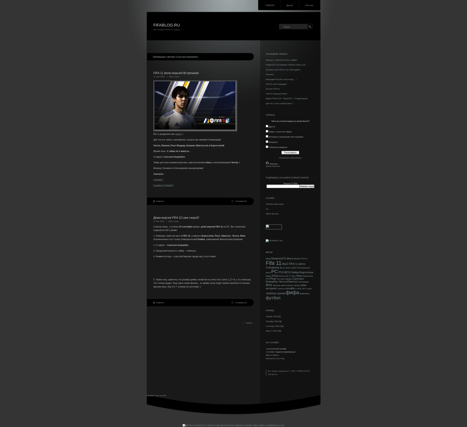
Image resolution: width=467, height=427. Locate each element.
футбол (273, 297)
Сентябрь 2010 (273, 326)
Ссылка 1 (158, 179)
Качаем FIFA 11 (273, 89)
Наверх (249, 323)
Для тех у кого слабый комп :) (279, 103)
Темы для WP (160, 396)
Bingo (268, 259)
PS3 (280, 272)
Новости (160, 201)
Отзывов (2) (241, 303)
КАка (275, 275)
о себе (298, 288)
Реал (273, 278)
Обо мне (309, 5)
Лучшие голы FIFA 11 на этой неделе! (283, 70)
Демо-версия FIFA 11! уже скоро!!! (176, 217)
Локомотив (308, 276)
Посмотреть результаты (290, 158)
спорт (309, 288)
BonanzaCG (278, 258)
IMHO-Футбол (272, 214)
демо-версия (287, 285)
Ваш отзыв (174, 77)
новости (281, 288)
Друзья (289, 5)
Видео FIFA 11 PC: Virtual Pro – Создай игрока (287, 98)
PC (274, 271)
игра (303, 285)
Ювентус (292, 281)
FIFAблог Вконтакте (275, 204)
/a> (267, 209)
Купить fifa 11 (285, 276)
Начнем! (270, 74)
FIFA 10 (304, 259)
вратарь (277, 285)
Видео (268, 276)
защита (297, 285)
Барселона (306, 272)
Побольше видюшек (278, 147)
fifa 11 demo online (288, 268)
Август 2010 (271, 331)
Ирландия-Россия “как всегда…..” (281, 79)
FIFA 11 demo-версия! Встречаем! (176, 73)
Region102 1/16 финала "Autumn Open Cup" (286, 65)
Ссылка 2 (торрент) (163, 185)
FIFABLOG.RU (166, 25)
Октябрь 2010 (272, 321)
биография (304, 282)
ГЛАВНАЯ (269, 5)
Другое (272, 126)
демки (178, 134)
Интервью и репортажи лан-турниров (286, 137)
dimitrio (297, 259)
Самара (288, 279)
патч (304, 288)
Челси (282, 281)
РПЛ (268, 279)
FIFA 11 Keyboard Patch (276, 94)
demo (290, 258)
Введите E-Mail (290, 183)
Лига (293, 276)
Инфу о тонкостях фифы (280, 132)
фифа (292, 292)
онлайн (290, 288)
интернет (271, 288)
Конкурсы (273, 142)
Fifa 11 (273, 263)
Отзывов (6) (241, 201)
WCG (287, 272)
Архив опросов (273, 166)
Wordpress (273, 374)
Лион (299, 275)
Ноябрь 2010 (272, 316)
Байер (295, 272)
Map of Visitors (272, 355)
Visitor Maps (280, 359)
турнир (281, 293)
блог (269, 285)
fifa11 (285, 263)
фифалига (304, 293)
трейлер (271, 293)
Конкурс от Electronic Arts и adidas (281, 60)
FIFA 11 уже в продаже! (276, 84)
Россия (280, 279)
